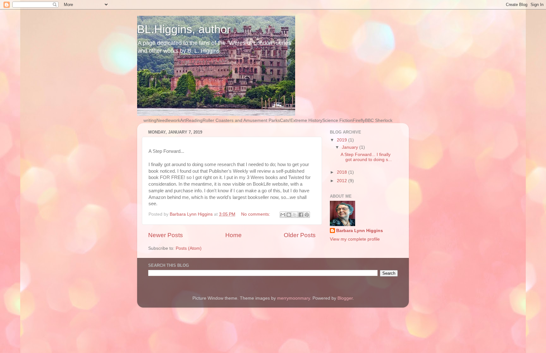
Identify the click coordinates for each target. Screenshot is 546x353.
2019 (342, 140)
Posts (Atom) (189, 248)
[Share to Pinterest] (307, 215)
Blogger (345, 298)
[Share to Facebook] (301, 215)
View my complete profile (355, 239)
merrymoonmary (293, 298)
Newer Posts (165, 235)
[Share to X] (295, 215)
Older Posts (300, 235)
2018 (342, 172)
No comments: (256, 214)
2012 (342, 180)
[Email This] (283, 215)
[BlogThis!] (289, 215)
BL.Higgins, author (184, 29)
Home (233, 235)
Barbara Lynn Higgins (359, 230)
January (350, 147)
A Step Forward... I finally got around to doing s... (366, 157)
